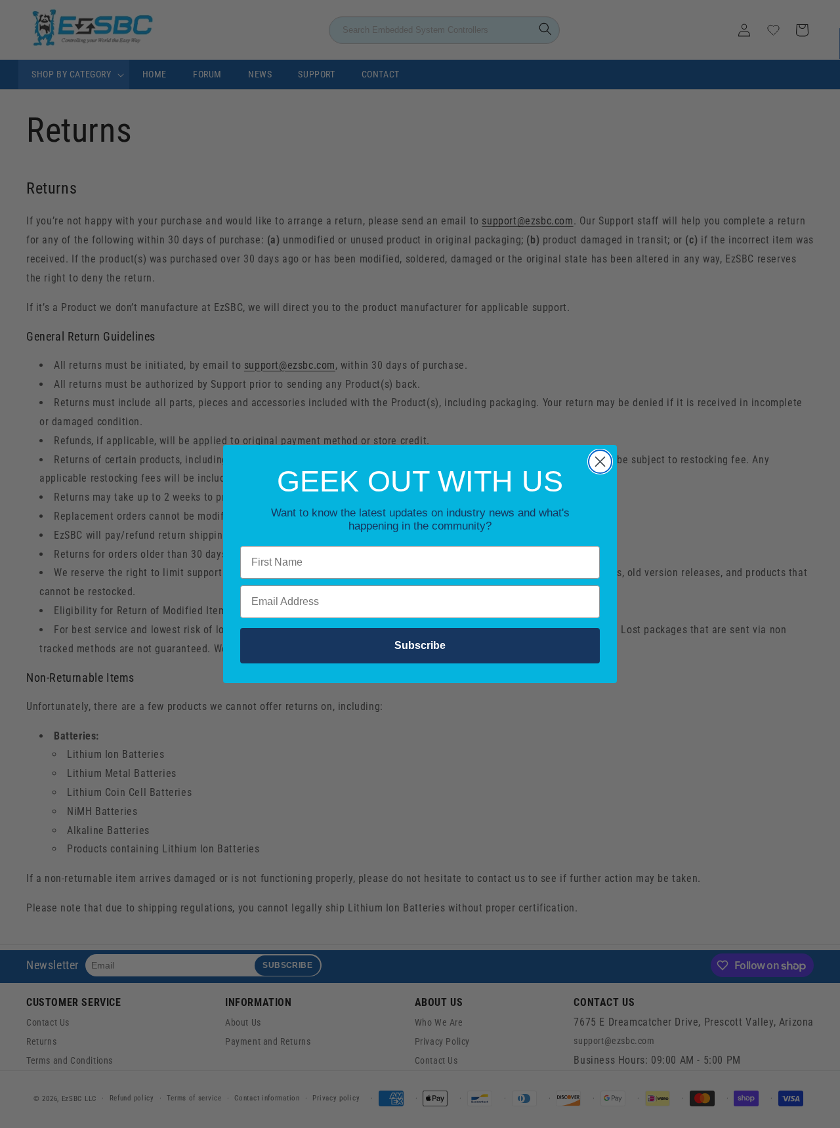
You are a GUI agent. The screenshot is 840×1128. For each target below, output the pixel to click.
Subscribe (420, 645)
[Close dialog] (600, 461)
